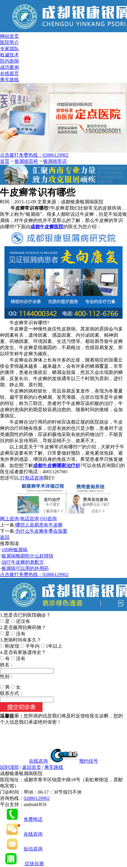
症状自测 (34, 863)
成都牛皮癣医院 (47, 226)
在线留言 (9, 73)
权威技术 (9, 54)
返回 (4, 537)
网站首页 (9, 36)
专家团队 (9, 48)
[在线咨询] (63, 183)
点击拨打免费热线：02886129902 (34, 155)
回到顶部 (9, 767)
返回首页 (31, 767)
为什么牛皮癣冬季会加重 (41, 531)
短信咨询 (33, 848)
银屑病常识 (55, 161)
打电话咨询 (32, 477)
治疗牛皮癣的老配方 (22, 562)
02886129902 (37, 798)
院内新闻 (9, 61)
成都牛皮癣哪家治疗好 (56, 465)
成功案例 (9, 67)
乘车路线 (9, 79)
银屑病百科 (26, 161)
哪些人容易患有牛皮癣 (39, 524)
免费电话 (33, 819)
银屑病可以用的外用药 (25, 568)
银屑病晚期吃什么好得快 (27, 555)
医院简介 (9, 42)
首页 (4, 161)
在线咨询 (38, 761)
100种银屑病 (14, 549)
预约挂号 (88, 761)
